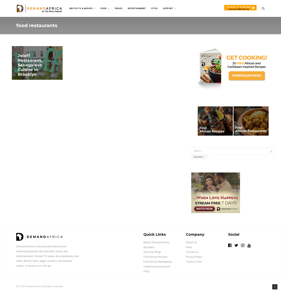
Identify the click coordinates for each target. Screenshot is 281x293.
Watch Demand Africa (156, 242)
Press (189, 247)
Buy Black (149, 247)
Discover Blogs (152, 252)
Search (200, 157)
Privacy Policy (194, 257)
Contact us (192, 252)
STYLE (154, 8)
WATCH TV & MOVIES (81, 8)
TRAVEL (118, 8)
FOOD (103, 8)
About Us (191, 242)
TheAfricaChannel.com (156, 267)
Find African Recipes (155, 257)
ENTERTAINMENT (137, 8)
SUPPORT (168, 8)
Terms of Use (194, 262)
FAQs (146, 271)
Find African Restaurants (157, 262)
